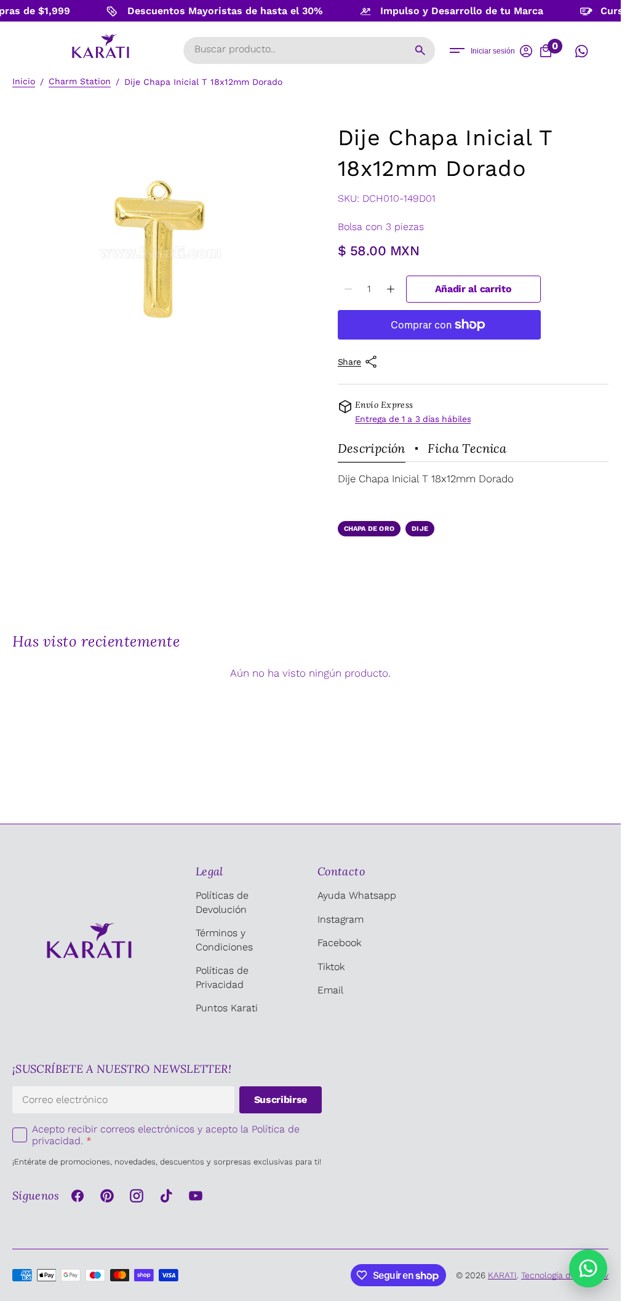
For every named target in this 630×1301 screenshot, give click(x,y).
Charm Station (80, 81)
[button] (457, 50)
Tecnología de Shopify (564, 1275)
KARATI (502, 1275)
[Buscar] (420, 50)
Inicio (23, 81)
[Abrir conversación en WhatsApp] (581, 51)
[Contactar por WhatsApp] (588, 1268)
